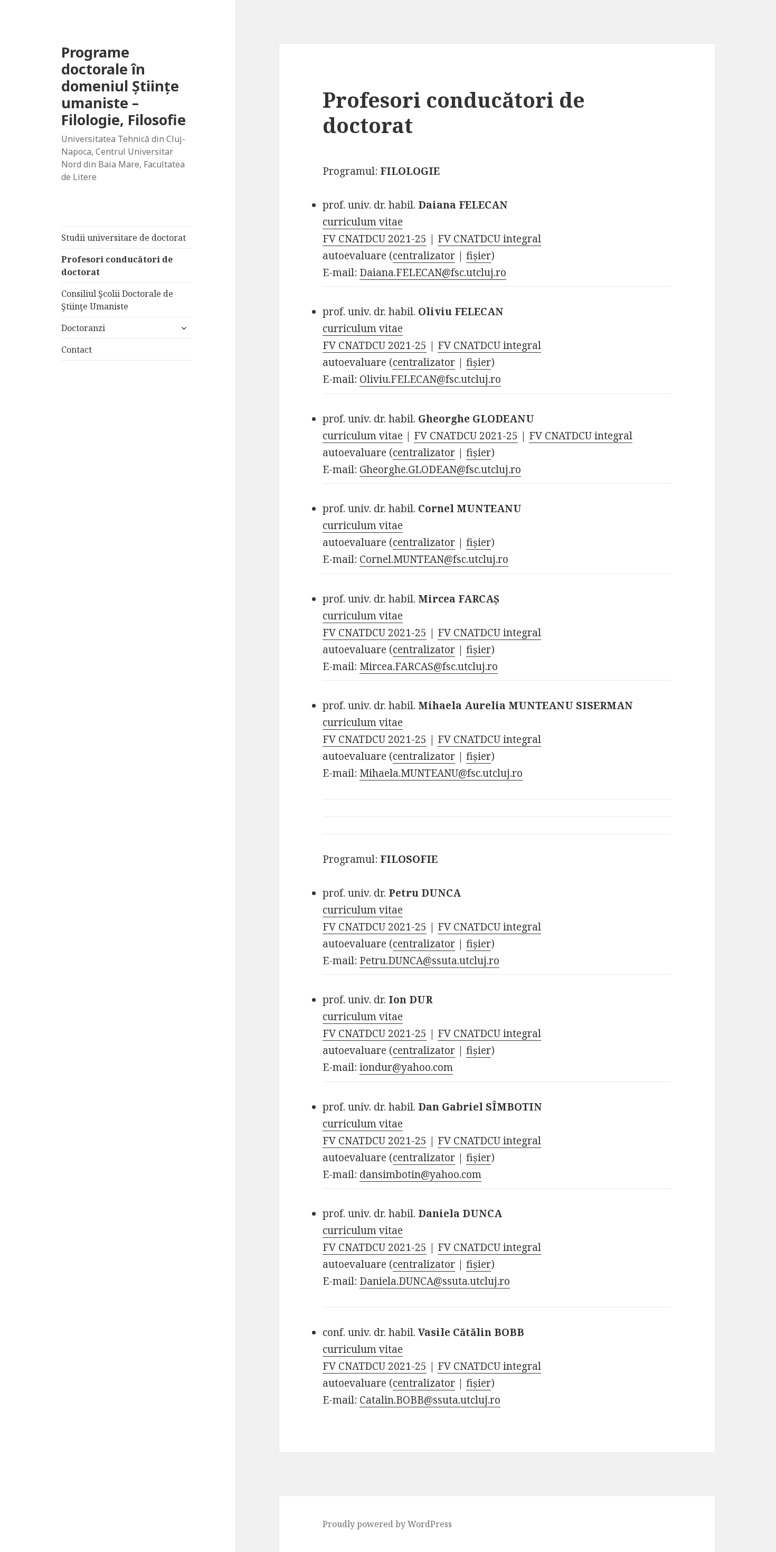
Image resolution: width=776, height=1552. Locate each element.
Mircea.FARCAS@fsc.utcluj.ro (428, 666)
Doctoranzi (83, 328)
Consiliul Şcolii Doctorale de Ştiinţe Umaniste (117, 300)
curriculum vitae (363, 222)
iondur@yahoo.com (406, 1067)
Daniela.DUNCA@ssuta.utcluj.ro (434, 1281)
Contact (76, 349)
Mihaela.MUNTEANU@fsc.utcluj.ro (441, 773)
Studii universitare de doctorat (123, 237)
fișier (478, 255)
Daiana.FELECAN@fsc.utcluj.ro (432, 272)
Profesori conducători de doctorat (117, 265)
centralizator (424, 255)
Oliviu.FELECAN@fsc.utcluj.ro (430, 379)
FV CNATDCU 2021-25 (375, 239)
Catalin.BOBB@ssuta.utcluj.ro (429, 1400)
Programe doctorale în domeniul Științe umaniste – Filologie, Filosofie (123, 85)
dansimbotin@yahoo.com (420, 1174)
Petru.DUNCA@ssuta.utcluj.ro (429, 960)
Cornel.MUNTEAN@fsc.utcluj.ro (433, 559)
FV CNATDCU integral (489, 239)
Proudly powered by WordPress (387, 1524)
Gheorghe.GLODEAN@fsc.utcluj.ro (440, 469)
